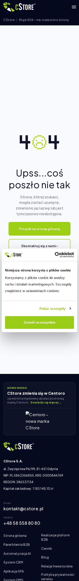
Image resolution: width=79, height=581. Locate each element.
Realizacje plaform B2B (55, 537)
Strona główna (15, 535)
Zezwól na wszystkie (39, 322)
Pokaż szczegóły (53, 308)
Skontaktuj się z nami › (39, 246)
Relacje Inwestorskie (57, 566)
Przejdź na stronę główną (39, 229)
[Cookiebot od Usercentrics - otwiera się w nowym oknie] (56, 255)
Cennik (46, 548)
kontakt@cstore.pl (23, 508)
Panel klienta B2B (17, 544)
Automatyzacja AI (17, 553)
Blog (45, 557)
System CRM (13, 562)
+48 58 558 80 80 (22, 523)
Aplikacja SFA (14, 571)
